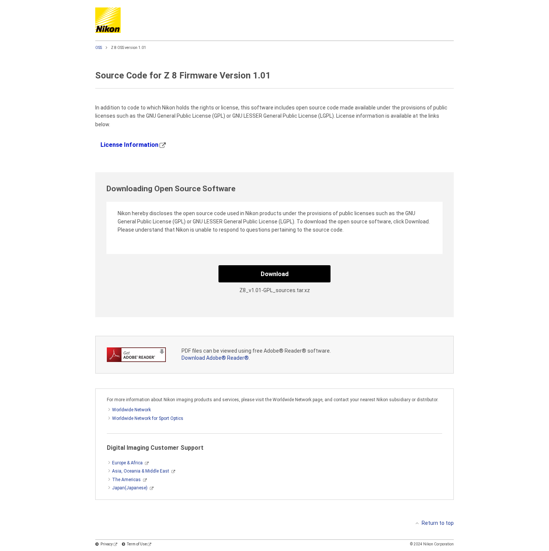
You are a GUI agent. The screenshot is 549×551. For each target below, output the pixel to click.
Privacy (106, 544)
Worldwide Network (131, 409)
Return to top (438, 523)
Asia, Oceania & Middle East (140, 471)
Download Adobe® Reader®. (216, 358)
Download (275, 274)
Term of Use (137, 544)
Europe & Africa (127, 462)
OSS (98, 48)
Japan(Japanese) (130, 487)
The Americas (126, 479)
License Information (129, 144)
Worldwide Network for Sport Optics (147, 418)
